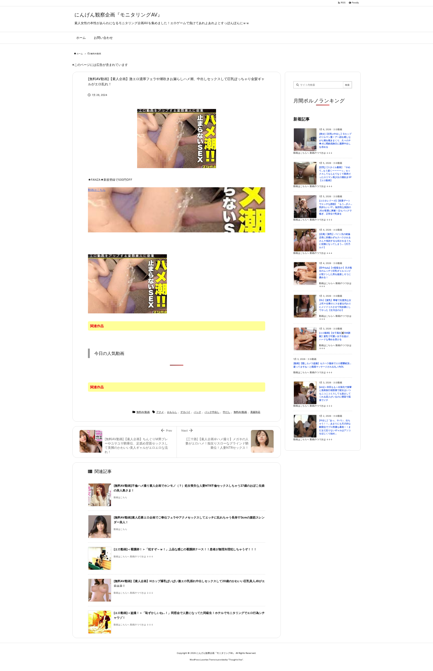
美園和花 (255, 412)
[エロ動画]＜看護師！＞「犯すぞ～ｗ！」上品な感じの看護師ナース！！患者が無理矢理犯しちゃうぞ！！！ (185, 549)
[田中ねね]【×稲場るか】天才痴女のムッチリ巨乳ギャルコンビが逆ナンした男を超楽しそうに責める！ (335, 272)
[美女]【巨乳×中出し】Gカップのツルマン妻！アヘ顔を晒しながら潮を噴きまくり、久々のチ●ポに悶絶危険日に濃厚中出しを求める (335, 140)
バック (197, 412)
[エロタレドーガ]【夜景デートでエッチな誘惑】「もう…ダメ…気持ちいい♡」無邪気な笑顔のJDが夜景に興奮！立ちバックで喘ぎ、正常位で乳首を (335, 207)
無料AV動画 (95, 53)
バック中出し (212, 412)
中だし (226, 412)
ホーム (80, 53)
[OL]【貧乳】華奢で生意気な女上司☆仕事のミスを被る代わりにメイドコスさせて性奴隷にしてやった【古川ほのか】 (335, 305)
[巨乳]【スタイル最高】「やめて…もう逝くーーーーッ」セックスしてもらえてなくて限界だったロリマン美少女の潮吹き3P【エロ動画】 (335, 174)
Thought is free (235, 659)
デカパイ (185, 412)
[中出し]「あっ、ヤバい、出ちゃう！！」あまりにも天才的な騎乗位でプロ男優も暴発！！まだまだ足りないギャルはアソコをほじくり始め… (335, 427)
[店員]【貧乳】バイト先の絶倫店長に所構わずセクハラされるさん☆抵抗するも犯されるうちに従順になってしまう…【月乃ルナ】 (335, 241)
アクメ (160, 412)
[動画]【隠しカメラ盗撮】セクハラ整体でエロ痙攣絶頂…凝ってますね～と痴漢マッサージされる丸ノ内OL (322, 365)
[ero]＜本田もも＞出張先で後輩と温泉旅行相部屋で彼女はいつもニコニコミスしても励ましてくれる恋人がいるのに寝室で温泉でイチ (335, 394)
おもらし (172, 412)
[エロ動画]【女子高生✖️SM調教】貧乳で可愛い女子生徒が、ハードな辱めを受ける (335, 336)
